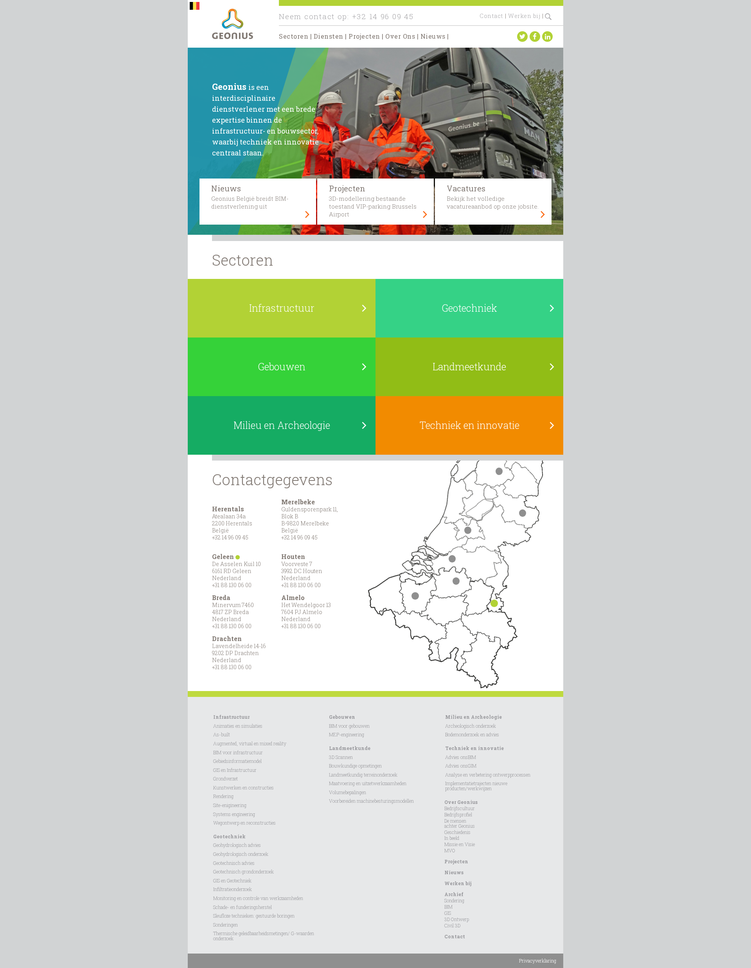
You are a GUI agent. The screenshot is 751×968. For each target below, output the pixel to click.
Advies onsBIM (460, 757)
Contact (491, 16)
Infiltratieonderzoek (232, 889)
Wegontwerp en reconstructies (244, 823)
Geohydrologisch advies (237, 845)
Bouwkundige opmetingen (355, 766)
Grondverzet (225, 778)
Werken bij (524, 16)
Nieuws (433, 36)
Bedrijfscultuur (459, 808)
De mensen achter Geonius (459, 823)
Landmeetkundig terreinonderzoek (363, 775)
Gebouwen (342, 717)
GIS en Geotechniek (232, 880)
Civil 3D (452, 925)
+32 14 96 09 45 (383, 16)
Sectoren (293, 36)
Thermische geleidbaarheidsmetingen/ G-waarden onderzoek (263, 935)
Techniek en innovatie (474, 748)
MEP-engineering (346, 734)
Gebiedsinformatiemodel (237, 761)
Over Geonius (461, 802)
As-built (221, 734)
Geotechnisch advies (234, 863)
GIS (447, 913)
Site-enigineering (229, 805)
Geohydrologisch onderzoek (240, 854)
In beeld (451, 838)
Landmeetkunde (349, 748)
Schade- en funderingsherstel (242, 907)
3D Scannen (341, 757)
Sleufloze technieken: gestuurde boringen (254, 916)
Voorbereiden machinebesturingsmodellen (371, 801)
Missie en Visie (459, 844)
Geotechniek (229, 836)
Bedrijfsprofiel (458, 814)
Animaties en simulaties (237, 726)
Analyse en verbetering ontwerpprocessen (487, 775)
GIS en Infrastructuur (235, 770)
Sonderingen (225, 925)
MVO (449, 850)
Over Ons (400, 36)
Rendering (223, 796)
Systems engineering (234, 814)
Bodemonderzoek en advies (472, 734)
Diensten (328, 36)
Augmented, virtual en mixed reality (249, 743)
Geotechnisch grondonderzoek (243, 871)
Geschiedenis (457, 832)
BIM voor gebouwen (349, 726)
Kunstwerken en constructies (243, 787)
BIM (448, 907)
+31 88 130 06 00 (232, 585)
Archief (454, 894)
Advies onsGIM (460, 766)
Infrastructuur (231, 717)
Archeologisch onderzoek (470, 726)
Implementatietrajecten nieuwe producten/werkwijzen (476, 785)
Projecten (364, 36)
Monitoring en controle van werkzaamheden (258, 898)
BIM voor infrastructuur (238, 752)
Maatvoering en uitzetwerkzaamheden (367, 783)
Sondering (454, 900)
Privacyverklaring (537, 960)
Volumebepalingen (347, 792)
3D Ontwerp (456, 919)
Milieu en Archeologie (473, 717)
